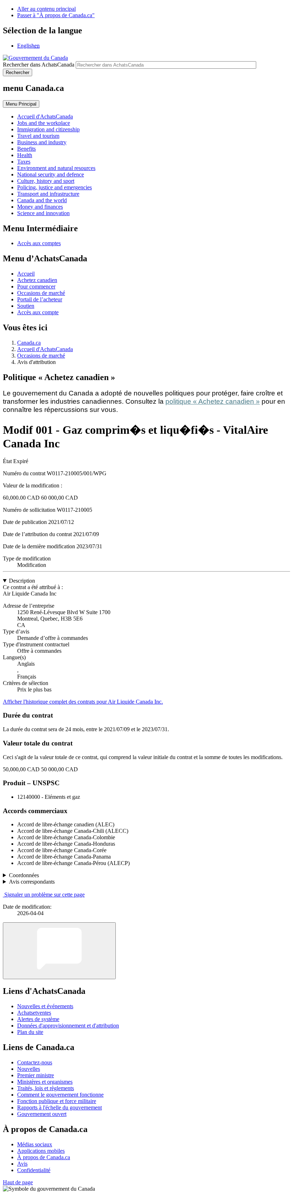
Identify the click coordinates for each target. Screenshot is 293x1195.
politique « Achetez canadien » (212, 401)
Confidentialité (33, 1170)
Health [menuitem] (24, 155)
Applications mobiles (41, 1151)
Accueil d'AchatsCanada (45, 349)
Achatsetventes (34, 1013)
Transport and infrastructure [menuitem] (48, 194)
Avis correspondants (32, 882)
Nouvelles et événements (45, 1006)
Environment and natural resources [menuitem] (56, 168)
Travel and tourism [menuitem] (38, 136)
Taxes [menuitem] (23, 162)
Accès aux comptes (39, 243)
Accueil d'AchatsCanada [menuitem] (45, 116)
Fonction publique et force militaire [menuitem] (56, 1101)
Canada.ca (29, 343)
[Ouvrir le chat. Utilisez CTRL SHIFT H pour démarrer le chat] (59, 950)
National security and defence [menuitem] (50, 174)
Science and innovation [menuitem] (43, 213)
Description (22, 581)
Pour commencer (36, 286)
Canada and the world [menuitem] (42, 200)
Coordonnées (24, 875)
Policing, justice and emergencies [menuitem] (54, 187)
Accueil (26, 274)
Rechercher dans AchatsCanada (38, 65)
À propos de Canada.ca (43, 1157)
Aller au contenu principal (46, 9)
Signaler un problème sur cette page (44, 895)
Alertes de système (38, 1019)
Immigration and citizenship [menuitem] (48, 129)
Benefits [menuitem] (26, 149)
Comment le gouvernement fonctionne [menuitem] (60, 1095)
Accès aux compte (38, 312)
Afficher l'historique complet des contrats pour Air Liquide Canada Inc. (83, 702)
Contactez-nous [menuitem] (34, 1062)
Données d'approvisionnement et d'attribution (68, 1025)
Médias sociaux (34, 1144)
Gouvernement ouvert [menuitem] (41, 1114)
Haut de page (18, 1182)
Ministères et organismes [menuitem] (45, 1082)
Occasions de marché (41, 293)
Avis (22, 1164)
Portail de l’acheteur (39, 299)
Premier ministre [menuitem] (35, 1075)
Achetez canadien (37, 280)
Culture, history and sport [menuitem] (45, 181)
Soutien (25, 306)
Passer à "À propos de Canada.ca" (56, 15)
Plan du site (30, 1032)
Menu (21, 104)
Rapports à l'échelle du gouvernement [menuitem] (59, 1107)
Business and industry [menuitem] (41, 142)
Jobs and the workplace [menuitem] (43, 123)
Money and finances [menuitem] (40, 207)
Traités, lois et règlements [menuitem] (45, 1088)
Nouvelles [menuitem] (28, 1069)
